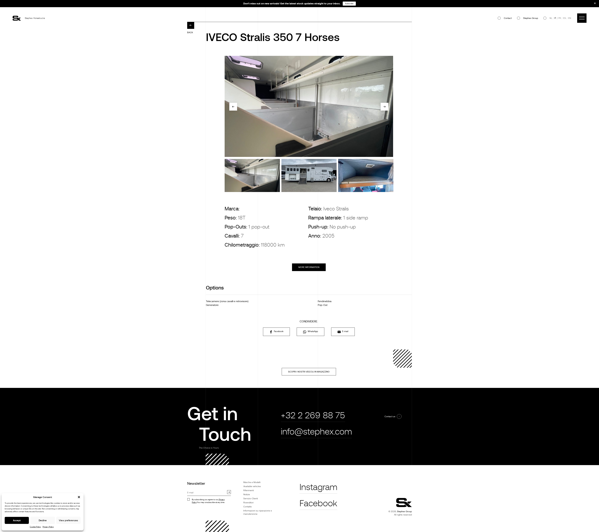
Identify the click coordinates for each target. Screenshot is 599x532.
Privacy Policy (48, 527)
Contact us (390, 416)
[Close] (593, 4)
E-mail (344, 331)
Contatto (247, 506)
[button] (78, 497)
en (569, 18)
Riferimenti (248, 490)
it (555, 18)
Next (384, 107)
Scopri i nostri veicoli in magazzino (309, 371)
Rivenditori (248, 502)
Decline (43, 520)
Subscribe (349, 3)
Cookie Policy (35, 527)
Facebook (278, 331)
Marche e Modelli (252, 482)
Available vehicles (252, 486)
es (564, 18)
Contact (508, 18)
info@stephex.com (316, 432)
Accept (17, 520)
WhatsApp (312, 331)
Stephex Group (530, 18)
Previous (233, 107)
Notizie (246, 494)
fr (559, 18)
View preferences (68, 520)
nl (551, 18)
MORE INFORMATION (308, 267)
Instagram (318, 487)
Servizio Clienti (250, 498)
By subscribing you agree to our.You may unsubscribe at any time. (208, 500)
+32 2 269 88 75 (313, 415)
